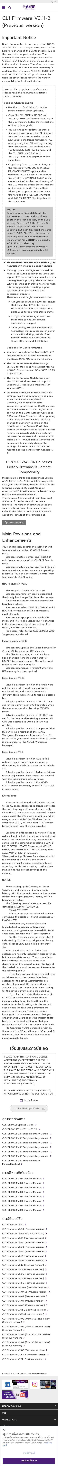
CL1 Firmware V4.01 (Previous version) (23, 1301)
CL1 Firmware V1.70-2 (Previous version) (24, 1354)
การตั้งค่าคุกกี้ (29, 1453)
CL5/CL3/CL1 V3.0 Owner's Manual (21, 1178)
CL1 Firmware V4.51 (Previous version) (23, 1278)
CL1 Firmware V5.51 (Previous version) (23, 1256)
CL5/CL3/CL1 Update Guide (18, 1124)
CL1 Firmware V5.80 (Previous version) (23, 1242)
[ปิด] (4, 1430)
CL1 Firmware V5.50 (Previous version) (23, 1260)
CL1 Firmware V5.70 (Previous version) (23, 1247)
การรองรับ (6, 1373)
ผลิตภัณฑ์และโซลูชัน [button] (12, 1406)
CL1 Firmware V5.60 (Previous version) (23, 1251)
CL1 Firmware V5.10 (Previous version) (23, 1265)
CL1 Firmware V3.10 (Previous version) (23, 1314)
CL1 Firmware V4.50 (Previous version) (23, 1283)
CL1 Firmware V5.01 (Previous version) (23, 1269)
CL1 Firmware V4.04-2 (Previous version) (24, 1292)
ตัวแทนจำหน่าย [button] (9, 1419)
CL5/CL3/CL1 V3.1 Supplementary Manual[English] (21, 1162)
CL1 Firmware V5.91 (12, 1224)
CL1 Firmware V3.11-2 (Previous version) (24, 1310)
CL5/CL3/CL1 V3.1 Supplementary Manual (25, 1133)
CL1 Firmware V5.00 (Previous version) (23, 1274)
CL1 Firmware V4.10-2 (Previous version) (24, 1287)
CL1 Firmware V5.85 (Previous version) (23, 1233)
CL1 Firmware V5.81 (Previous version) (23, 1238)
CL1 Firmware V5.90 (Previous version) (23, 1229)
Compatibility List (15, 522)
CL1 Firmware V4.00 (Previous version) (23, 1305)
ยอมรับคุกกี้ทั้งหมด (29, 1460)
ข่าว (4, 1413)
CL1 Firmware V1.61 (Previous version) (22, 1359)
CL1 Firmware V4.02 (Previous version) (23, 1296)
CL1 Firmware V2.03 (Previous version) (23, 1350)
